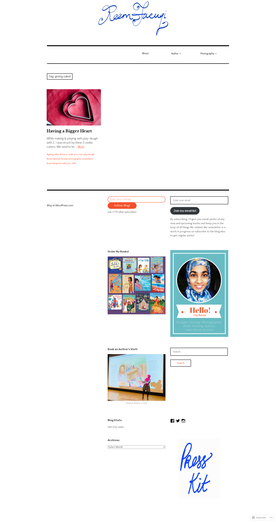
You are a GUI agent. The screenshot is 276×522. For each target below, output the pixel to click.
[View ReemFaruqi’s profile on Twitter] (178, 421)
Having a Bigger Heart (69, 131)
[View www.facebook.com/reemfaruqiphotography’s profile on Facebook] (172, 421)
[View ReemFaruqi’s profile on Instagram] (183, 421)
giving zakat (53, 154)
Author (174, 53)
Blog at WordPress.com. (60, 205)
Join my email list (184, 210)
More (81, 147)
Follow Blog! (122, 205)
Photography (207, 53)
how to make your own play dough (77, 154)
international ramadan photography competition (70, 159)
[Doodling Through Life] (138, 18)
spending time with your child (62, 163)
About (145, 53)
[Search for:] (199, 351)
